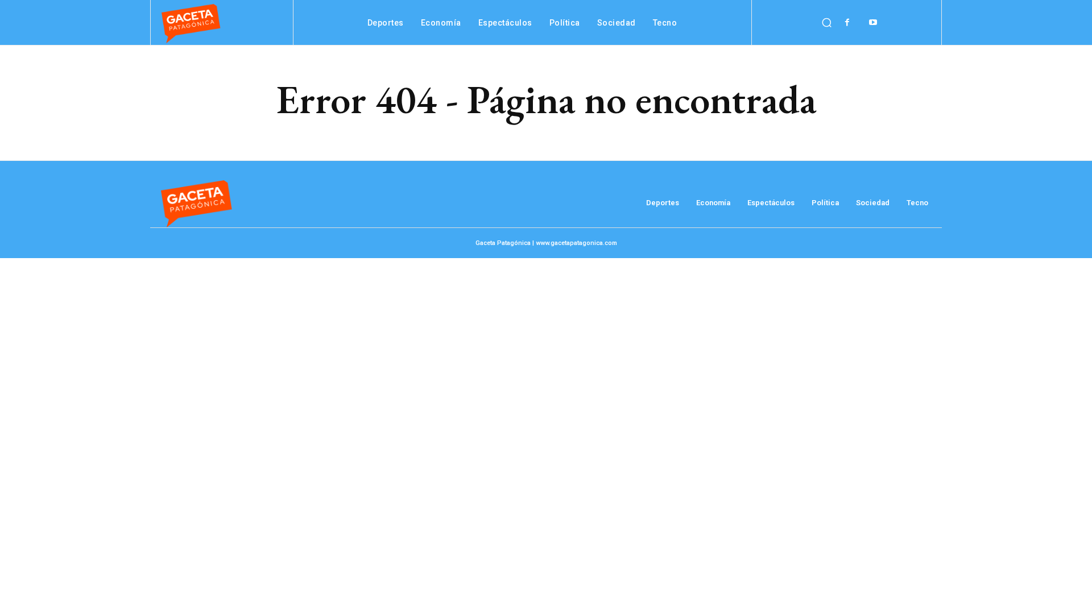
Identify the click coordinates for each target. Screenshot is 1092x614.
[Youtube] (873, 22)
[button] (826, 23)
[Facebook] (847, 22)
